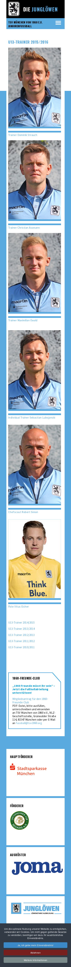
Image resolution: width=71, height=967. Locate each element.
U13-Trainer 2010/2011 (21, 647)
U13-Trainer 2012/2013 (21, 635)
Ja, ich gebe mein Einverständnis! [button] (36, 945)
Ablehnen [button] (35, 952)
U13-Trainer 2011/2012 (21, 641)
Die (40, 9)
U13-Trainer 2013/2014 (21, 628)
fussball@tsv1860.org (29, 723)
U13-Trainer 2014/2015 (21, 622)
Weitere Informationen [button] (35, 960)
